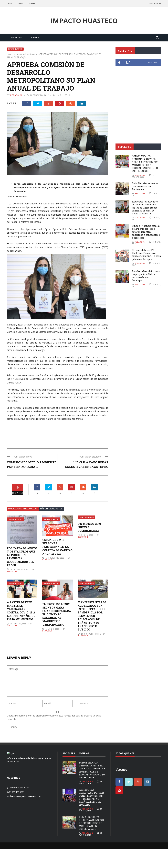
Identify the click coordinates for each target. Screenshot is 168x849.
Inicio (10, 3)
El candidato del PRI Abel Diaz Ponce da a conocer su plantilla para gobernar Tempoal (146, 254)
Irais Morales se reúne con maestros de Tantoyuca (145, 186)
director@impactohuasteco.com (25, 796)
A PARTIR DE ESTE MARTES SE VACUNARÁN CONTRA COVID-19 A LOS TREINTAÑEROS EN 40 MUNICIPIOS (21, 611)
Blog (20, 3)
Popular (83, 753)
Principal (17, 37)
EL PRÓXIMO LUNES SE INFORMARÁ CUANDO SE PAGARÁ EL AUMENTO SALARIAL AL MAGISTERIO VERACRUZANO (56, 614)
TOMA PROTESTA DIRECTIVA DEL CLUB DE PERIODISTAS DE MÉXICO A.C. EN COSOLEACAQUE (91, 822)
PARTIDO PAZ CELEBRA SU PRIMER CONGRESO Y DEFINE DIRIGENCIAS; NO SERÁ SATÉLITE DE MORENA (91, 797)
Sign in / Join (155, 3)
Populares (124, 146)
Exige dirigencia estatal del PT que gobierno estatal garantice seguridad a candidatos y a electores (146, 231)
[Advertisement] (138, 115)
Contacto (33, 3)
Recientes (69, 753)
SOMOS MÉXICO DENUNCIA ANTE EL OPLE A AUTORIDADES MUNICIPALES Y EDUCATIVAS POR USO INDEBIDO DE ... (145, 164)
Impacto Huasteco (84, 20)
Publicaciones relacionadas (23, 508)
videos (35, 37)
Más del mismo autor (51, 508)
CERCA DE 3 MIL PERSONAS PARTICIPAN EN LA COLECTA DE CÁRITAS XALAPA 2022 (57, 546)
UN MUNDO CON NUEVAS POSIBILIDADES (89, 527)
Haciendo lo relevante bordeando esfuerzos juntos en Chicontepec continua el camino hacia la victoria (145, 207)
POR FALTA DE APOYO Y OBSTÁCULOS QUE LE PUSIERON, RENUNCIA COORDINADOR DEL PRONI (22, 556)
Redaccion (16, 95)
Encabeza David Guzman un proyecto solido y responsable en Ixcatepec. (146, 276)
